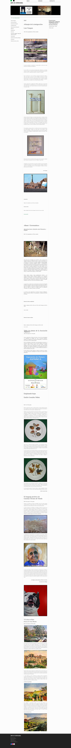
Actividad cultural (13, 25)
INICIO (28, 1)
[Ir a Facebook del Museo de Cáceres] (11, 744)
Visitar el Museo (13, 20)
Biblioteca (12, 28)
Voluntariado (13, 36)
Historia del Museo (13, 22)
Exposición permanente (14, 23)
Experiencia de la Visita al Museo (15, 37)
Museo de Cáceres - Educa (53, 26)
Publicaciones (13, 30)
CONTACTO (52, 1)
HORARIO (40, 1)
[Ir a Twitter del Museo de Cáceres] (14, 744)
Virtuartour (12, 39)
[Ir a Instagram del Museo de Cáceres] (12, 744)
